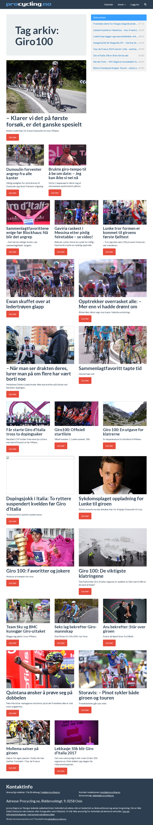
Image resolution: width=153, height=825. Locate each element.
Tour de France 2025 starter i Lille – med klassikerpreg (118, 49)
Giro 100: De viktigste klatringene (102, 573)
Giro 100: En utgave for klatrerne (123, 431)
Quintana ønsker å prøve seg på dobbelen (39, 695)
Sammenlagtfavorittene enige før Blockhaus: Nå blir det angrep (27, 232)
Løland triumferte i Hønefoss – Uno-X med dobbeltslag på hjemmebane (118, 30)
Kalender (108, 4)
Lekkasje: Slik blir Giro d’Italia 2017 (74, 750)
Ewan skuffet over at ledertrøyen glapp (28, 303)
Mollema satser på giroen (22, 750)
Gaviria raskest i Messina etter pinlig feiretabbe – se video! (74, 232)
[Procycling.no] (28, 4)
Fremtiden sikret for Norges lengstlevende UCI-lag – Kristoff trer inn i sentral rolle (118, 23)
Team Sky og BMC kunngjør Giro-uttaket (25, 629)
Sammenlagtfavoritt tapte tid (110, 368)
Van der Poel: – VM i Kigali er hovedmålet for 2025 (118, 61)
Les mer (12, 137)
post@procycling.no (110, 792)
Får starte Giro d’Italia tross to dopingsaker (25, 431)
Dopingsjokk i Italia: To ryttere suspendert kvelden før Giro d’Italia (38, 504)
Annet (121, 4)
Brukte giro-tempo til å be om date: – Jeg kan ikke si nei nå (67, 173)
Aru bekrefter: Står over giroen (124, 629)
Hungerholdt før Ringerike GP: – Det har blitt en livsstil (118, 42)
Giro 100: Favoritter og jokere (38, 571)
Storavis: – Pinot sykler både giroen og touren (109, 695)
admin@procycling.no (103, 795)
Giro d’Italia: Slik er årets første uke (118, 55)
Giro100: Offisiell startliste (70, 431)
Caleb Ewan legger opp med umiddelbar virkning (118, 36)
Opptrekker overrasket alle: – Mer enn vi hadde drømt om (110, 303)
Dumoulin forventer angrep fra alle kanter (24, 173)
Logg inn (134, 4)
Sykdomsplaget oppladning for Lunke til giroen (111, 501)
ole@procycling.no (50, 792)
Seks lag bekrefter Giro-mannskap (76, 629)
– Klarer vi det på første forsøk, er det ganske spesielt (44, 121)
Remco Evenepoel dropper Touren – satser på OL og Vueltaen (118, 68)
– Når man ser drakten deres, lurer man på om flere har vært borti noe (38, 373)
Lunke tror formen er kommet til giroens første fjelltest (121, 232)
